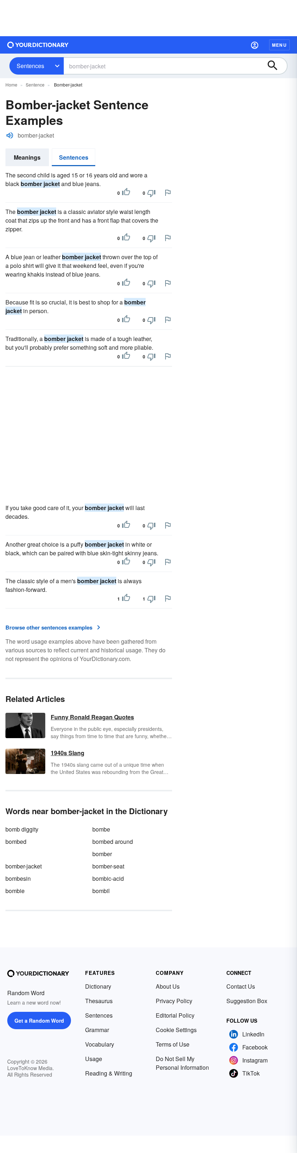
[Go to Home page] (38, 45)
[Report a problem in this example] (167, 192)
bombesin (18, 878)
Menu (279, 45)
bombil (101, 891)
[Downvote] (151, 193)
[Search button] (276, 66)
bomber (102, 854)
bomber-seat (108, 866)
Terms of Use (172, 1044)
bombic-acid (108, 878)
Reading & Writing (108, 1073)
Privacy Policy (174, 1001)
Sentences (30, 66)
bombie (15, 891)
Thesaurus (99, 1001)
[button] (254, 44)
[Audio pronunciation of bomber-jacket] (9, 135)
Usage (93, 1059)
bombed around (112, 841)
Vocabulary (99, 1044)
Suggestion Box (246, 1001)
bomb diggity (21, 829)
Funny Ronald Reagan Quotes (92, 717)
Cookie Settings (176, 1030)
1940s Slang (67, 753)
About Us (168, 986)
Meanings (27, 157)
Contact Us (240, 986)
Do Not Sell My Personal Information (182, 1063)
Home (11, 84)
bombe (101, 829)
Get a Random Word (39, 1020)
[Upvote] (126, 193)
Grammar (97, 1030)
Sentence (35, 84)
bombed (15, 841)
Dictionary (98, 986)
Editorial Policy (175, 1015)
